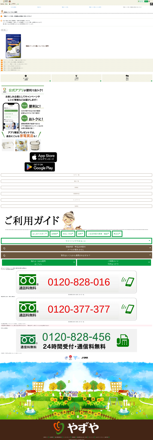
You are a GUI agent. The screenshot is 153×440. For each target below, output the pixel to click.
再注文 (116, 234)
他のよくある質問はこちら (38, 262)
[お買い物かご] (149, 1)
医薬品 (76, 187)
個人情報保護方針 (58, 437)
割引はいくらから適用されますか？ (75, 255)
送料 (80, 234)
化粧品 (76, 206)
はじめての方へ (38, 234)
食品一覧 (76, 181)
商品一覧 (38, 7)
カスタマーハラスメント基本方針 (102, 437)
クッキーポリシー (66, 437)
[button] (151, 4)
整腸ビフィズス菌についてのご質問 (95, 7)
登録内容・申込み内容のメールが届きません (76, 248)
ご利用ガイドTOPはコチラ (113, 262)
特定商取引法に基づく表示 (82, 437)
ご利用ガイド (45, 437)
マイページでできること (76, 241)
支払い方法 (67, 234)
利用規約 (73, 437)
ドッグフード (76, 200)
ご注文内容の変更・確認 (98, 234)
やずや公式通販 (13, 7)
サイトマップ (91, 437)
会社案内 (51, 437)
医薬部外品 (76, 193)
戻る (4, 29)
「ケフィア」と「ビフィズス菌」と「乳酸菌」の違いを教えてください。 (15, 60)
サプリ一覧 (76, 175)
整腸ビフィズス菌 (65, 7)
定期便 (54, 234)
